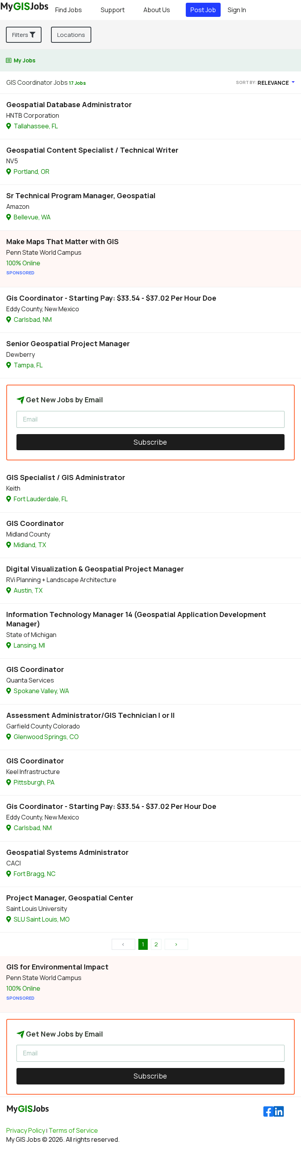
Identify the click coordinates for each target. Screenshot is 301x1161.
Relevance (273, 82)
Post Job (203, 9)
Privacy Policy (25, 1130)
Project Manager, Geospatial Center (69, 897)
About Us (156, 9)
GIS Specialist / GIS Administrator (65, 477)
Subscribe (150, 442)
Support (113, 9)
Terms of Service (73, 1130)
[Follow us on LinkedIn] (279, 1111)
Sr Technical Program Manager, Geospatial (81, 195)
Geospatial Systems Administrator (67, 852)
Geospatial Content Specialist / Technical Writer (92, 150)
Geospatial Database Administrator (69, 104)
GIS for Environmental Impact (57, 966)
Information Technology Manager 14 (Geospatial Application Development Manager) (136, 619)
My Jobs (24, 60)
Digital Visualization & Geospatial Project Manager (95, 568)
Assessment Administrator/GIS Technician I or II (90, 715)
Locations (71, 35)
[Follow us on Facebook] (268, 1111)
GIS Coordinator (35, 523)
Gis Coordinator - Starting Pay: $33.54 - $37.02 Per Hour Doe (111, 298)
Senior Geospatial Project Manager (68, 343)
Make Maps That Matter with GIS (62, 241)
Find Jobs (68, 9)
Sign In (237, 9)
